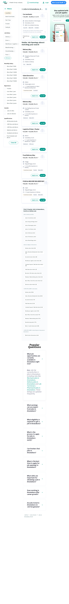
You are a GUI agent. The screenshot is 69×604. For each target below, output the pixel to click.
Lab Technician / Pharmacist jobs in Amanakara (34, 387)
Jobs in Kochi (33, 515)
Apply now (35, 37)
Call (43, 37)
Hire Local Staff (57, 3)
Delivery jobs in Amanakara (32, 383)
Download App (34, 2)
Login (47, 2)
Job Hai (26, 515)
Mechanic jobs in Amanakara (33, 379)
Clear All (13, 143)
